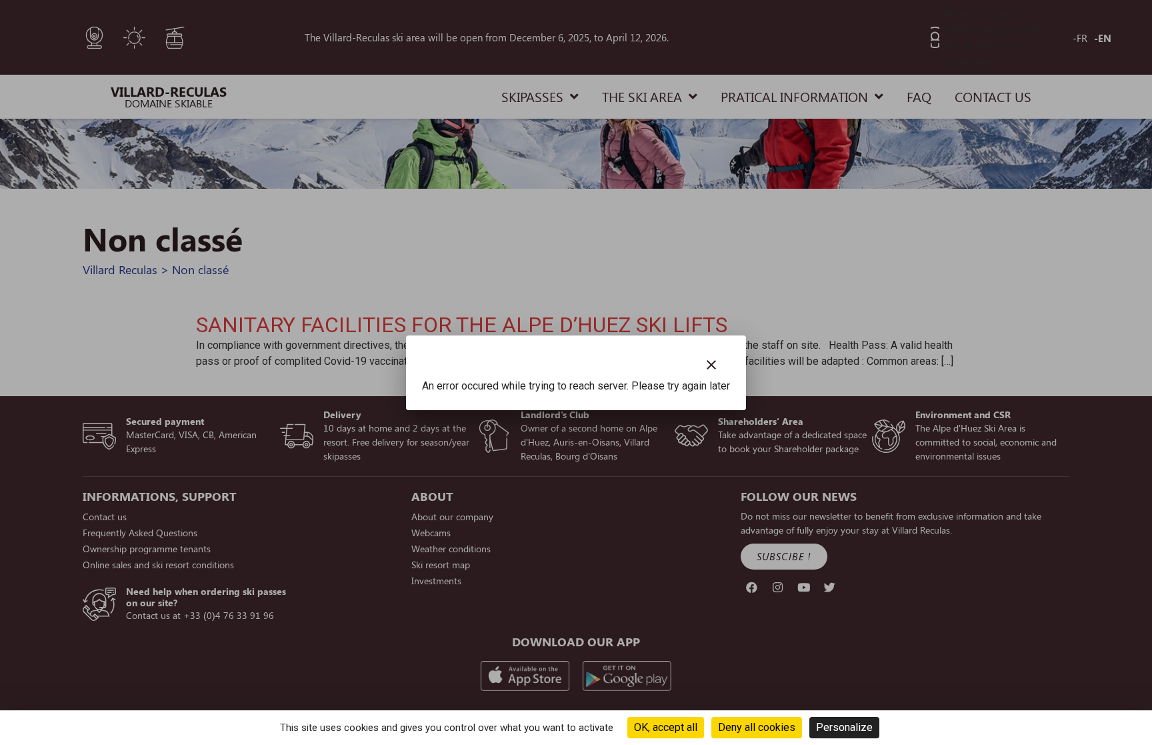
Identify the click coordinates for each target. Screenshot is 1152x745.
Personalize (844, 727)
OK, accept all (665, 727)
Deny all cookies (756, 727)
